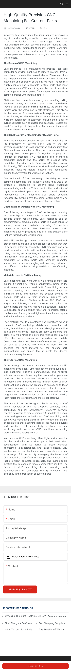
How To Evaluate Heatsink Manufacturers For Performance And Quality (54, 616)
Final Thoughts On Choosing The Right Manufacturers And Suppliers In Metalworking (20, 623)
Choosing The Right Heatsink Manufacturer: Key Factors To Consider (23, 615)
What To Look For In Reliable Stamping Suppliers (20, 629)
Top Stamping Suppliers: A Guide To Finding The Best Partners (54, 623)
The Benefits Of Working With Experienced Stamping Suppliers (54, 629)
